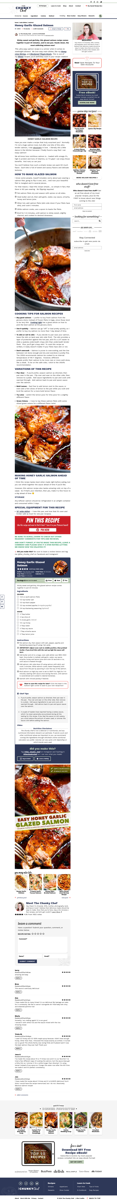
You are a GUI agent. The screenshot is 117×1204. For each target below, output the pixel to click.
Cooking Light (36, 322)
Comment (23, 939)
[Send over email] (2, 606)
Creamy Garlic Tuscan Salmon (35, 892)
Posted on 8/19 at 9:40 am (23, 972)
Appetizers (64, 1186)
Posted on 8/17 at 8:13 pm (22, 1000)
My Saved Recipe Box (94, 6)
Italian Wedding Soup (66, 1130)
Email (47, 956)
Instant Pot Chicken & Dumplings (36, 1131)
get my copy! (76, 1162)
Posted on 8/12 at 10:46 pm (23, 1036)
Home (16, 22)
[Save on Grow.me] (2, 611)
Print (50, 580)
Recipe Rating (24, 934)
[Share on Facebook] (2, 597)
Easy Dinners (82, 16)
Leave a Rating (44, 758)
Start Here (81, 1186)
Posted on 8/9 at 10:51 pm (22, 1056)
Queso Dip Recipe (94, 128)
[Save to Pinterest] (2, 602)
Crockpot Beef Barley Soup (21, 1131)
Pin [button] (68, 28)
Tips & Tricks (94, 1186)
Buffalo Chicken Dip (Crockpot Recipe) (79, 171)
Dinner (20, 57)
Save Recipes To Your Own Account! (87, 64)
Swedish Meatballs (95, 1130)
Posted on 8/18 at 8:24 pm (23, 986)
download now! (87, 102)
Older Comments (22, 1095)
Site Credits (80, 1198)
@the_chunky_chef (32, 752)
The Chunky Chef (19, 9)
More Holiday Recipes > (87, 178)
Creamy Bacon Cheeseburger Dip (79, 150)
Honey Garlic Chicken (21, 892)
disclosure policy (49, 35)
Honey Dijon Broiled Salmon (50, 892)
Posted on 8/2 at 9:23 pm (22, 1079)
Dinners (51, 1186)
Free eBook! (87, 92)
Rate (58, 580)
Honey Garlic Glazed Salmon (51, 1131)
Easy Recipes (94, 1190)
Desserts (92, 16)
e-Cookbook (81, 1190)
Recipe (56, 28)
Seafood (30, 22)
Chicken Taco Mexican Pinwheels (95, 171)
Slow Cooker (71, 16)
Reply (18, 978)
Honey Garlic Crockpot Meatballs (79, 130)
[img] (91, 2)
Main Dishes (23, 22)
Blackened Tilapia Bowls (40, 54)
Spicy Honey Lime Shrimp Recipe (64, 893)
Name (21, 956)
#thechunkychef (30, 754)
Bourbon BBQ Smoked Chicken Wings (95, 150)
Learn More (56, 912)
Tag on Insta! (26, 758)
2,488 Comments (38, 28)
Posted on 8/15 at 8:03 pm (23, 1018)
